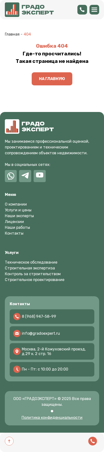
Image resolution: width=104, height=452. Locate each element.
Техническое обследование (31, 262)
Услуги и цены (18, 210)
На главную (52, 78)
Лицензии (14, 221)
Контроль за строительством (33, 274)
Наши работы (17, 227)
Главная (12, 34)
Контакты (14, 233)
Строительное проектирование (34, 279)
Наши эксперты (19, 216)
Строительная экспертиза (30, 268)
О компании (16, 204)
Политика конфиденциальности (52, 417)
